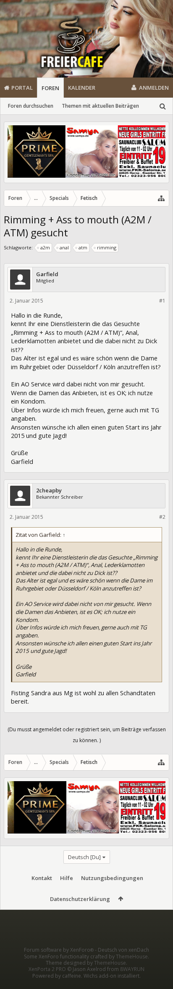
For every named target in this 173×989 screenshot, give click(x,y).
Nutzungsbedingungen (112, 878)
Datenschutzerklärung (80, 899)
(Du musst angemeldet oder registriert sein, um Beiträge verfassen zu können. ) (87, 735)
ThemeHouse (132, 956)
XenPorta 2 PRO (47, 969)
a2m (45, 247)
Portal (22, 87)
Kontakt (41, 878)
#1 (162, 301)
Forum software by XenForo (59, 949)
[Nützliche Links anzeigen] (161, 198)
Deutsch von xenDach (123, 949)
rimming (106, 247)
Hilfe (66, 878)
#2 (162, 517)
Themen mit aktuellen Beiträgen (100, 105)
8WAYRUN (132, 969)
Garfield (47, 274)
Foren (50, 88)
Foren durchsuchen (30, 105)
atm (83, 247)
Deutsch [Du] (84, 857)
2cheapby (49, 490)
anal (64, 247)
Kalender (81, 87)
